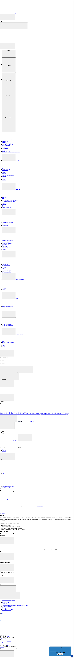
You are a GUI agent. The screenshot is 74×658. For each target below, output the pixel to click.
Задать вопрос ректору (5, 141)
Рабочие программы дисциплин (6, 344)
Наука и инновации (8, 80)
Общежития (4, 176)
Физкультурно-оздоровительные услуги (8, 306)
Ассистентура (4, 179)
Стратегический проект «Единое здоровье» (8, 241)
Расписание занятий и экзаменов (7, 196)
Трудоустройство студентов (6, 205)
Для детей (3, 307)
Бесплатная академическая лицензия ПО (8, 342)
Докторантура (4, 245)
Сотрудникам (4, 288)
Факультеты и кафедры (20, 619)
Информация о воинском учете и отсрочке (8, 202)
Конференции (4, 249)
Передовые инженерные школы (6, 145)
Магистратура (4, 172)
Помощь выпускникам (5, 326)
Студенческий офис (5, 199)
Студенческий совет (5, 264)
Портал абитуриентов (5, 181)
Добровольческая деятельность (6, 270)
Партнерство (4, 287)
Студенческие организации (6, 265)
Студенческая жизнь (9, 87)
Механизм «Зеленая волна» (6, 168)
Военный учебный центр (5, 174)
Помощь (3, 206)
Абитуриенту (4, 180)
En (2, 21)
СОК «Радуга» (4, 267)
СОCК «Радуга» (4, 150)
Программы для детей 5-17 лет (6, 224)
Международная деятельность (9, 95)
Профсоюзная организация (6, 341)
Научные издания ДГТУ (5, 244)
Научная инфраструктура (5, 242)
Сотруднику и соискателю (8, 117)
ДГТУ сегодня (4, 142)
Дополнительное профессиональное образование (9, 305)
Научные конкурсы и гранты (6, 248)
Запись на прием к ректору (6, 151)
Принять (60, 654)
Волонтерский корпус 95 (5, 269)
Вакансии (3, 348)
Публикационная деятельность (6, 247)
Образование (4, 197)
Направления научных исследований (7, 240)
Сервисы (3, 147)
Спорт (3, 268)
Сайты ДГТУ (15, 13)
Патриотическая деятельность (6, 271)
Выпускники (4, 289)
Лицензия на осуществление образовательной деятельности (11, 152)
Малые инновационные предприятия (7, 243)
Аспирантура (4, 173)
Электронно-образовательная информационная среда (10, 200)
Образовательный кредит (5, 178)
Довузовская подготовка (28, 619)
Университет (8, 50)
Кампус (3, 198)
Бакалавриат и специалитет (6, 171)
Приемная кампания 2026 (6, 169)
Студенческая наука (5, 246)
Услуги (9, 102)
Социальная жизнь (5, 148)
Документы (3, 345)
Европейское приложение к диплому (7, 325)
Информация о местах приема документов (8, 175)
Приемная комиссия (5, 177)
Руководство (4, 140)
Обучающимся (9, 65)
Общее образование (5, 170)
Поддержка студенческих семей (6, 207)
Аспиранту (3, 203)
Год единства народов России (6, 272)
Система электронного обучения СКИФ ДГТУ (9, 201)
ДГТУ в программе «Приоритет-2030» (7, 144)
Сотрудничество (4, 146)
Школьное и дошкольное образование (7, 222)
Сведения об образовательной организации (8, 143)
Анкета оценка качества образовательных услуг (9, 309)
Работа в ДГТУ (4, 343)
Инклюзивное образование (6, 149)
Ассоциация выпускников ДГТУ (7, 324)
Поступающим (18, 160)
